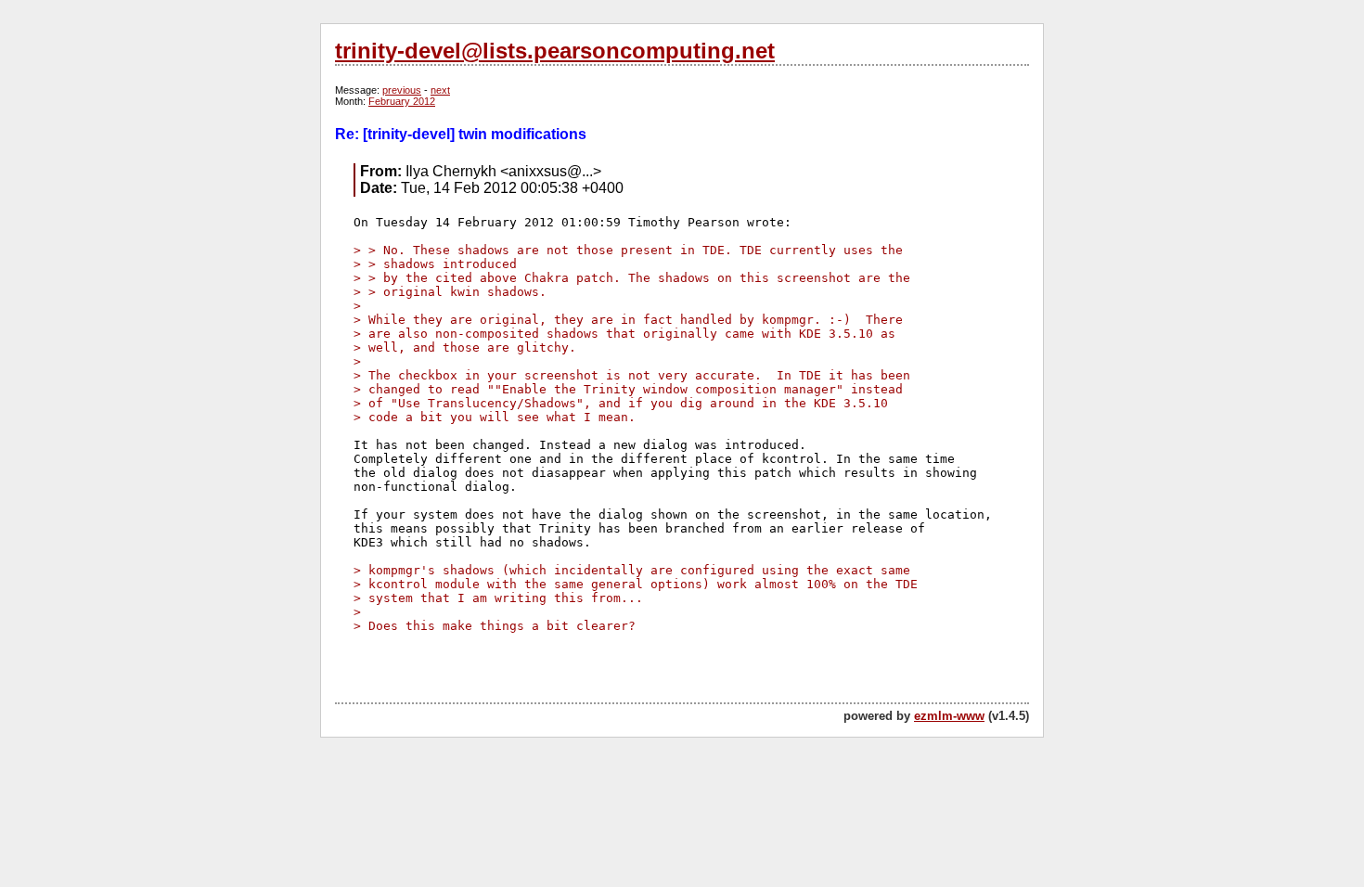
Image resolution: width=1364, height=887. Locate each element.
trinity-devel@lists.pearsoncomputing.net (555, 50)
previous (401, 90)
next (440, 90)
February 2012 (401, 101)
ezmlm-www (949, 716)
